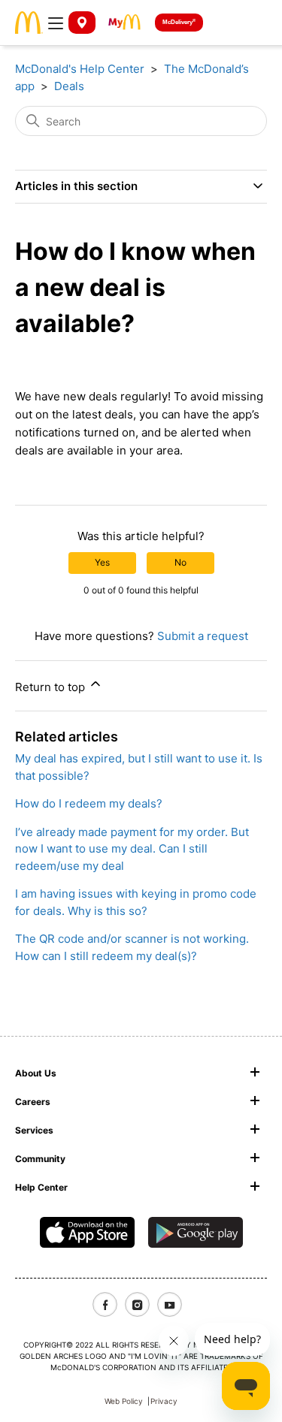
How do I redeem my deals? (88, 803)
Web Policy (124, 1400)
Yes (102, 562)
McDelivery (179, 22)
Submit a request (202, 636)
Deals (69, 86)
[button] (55, 22)
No (180, 562)
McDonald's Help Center (79, 69)
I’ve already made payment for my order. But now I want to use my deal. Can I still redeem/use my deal (132, 849)
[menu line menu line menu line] (55, 22)
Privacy (163, 1400)
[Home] (29, 21)
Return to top (51, 687)
